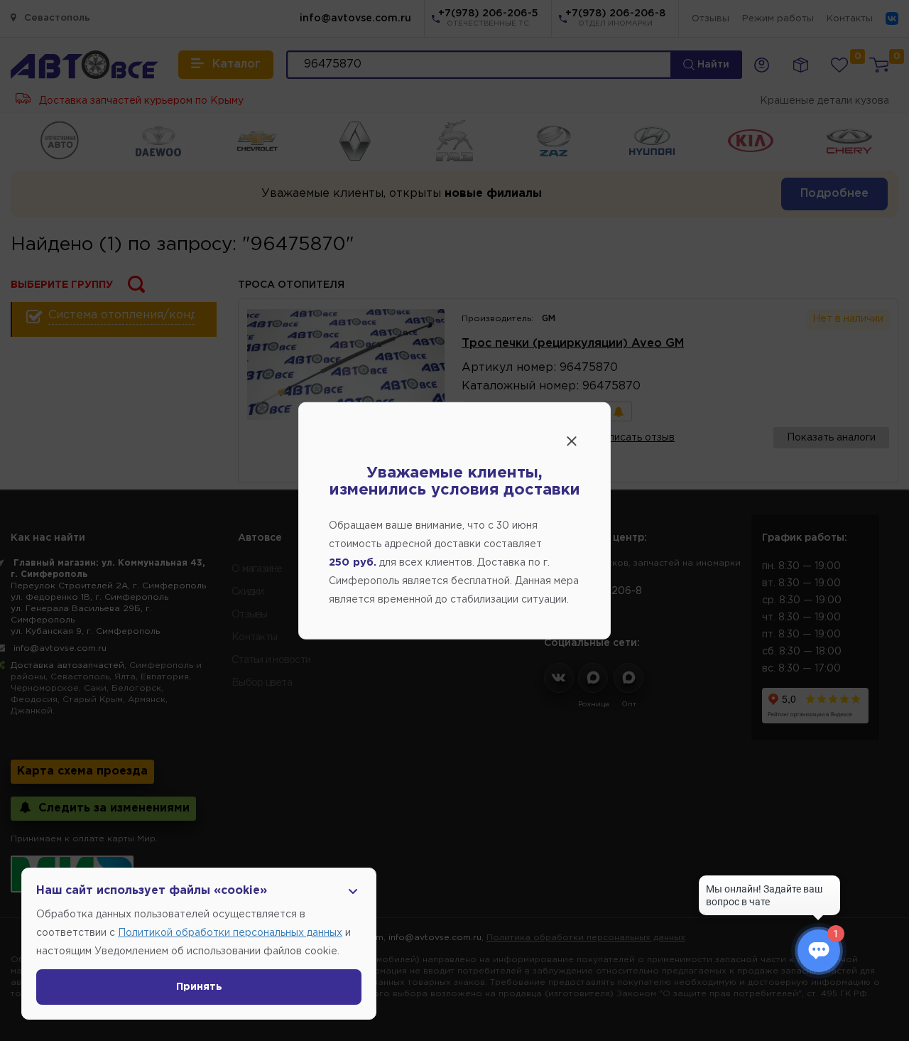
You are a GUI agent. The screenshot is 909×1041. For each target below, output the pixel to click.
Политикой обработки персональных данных (230, 933)
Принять (199, 987)
